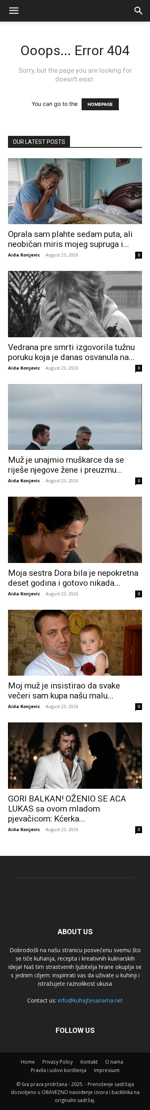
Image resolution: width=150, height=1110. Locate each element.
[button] (139, 11)
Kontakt (89, 1061)
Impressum (107, 1070)
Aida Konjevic (24, 255)
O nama (114, 1061)
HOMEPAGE (100, 104)
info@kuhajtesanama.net (90, 1000)
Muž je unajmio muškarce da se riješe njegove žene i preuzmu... (66, 465)
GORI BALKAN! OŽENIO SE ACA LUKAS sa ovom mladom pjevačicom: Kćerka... (67, 809)
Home (28, 1061)
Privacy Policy (57, 1061)
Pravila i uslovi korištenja (58, 1070)
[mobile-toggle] (13, 11)
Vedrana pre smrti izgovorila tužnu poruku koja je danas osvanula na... (71, 352)
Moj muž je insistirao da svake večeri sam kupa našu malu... (64, 690)
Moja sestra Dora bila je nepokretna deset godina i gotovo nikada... (73, 578)
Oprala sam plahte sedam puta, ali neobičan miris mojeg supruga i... (70, 239)
